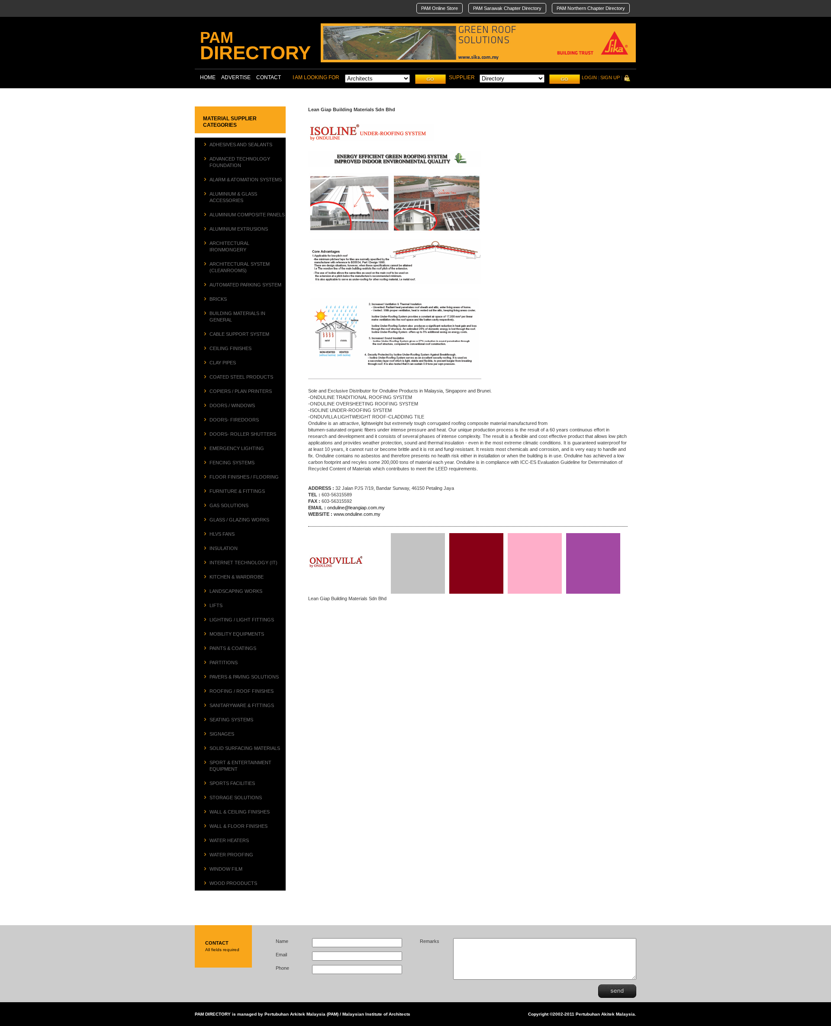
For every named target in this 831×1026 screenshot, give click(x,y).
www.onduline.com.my (357, 514)
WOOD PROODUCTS (233, 883)
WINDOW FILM (225, 869)
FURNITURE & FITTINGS (237, 491)
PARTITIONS (223, 662)
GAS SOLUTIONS (228, 505)
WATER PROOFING (231, 854)
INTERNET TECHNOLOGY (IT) (243, 562)
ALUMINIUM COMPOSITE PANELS (247, 214)
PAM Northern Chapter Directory (591, 8)
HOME (208, 77)
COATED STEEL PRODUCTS (241, 377)
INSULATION (223, 548)
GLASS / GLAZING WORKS (239, 519)
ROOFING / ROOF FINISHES (241, 691)
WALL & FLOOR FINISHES (238, 826)
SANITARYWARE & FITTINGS (241, 705)
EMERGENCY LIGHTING (236, 448)
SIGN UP (610, 77)
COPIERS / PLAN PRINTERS (240, 391)
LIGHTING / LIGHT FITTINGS (241, 619)
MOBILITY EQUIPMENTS (236, 634)
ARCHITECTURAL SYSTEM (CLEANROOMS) (239, 267)
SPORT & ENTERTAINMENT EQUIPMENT (240, 766)
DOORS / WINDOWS (232, 405)
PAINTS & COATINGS (232, 648)
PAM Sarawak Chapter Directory (507, 8)
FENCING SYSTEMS (231, 462)
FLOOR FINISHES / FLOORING (244, 476)
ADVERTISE (236, 77)
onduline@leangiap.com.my (356, 507)
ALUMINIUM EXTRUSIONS (238, 229)
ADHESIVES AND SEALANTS (240, 144)
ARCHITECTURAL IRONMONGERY (229, 246)
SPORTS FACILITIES (232, 783)
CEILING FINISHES (230, 348)
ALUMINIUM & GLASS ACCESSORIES (233, 197)
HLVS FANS (222, 534)
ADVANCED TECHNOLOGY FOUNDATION (239, 162)
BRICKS (218, 299)
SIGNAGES (221, 734)
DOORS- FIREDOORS (234, 419)
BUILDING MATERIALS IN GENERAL (237, 316)
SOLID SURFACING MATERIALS (244, 748)
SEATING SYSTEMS (231, 719)
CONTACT (268, 77)
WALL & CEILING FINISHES (239, 811)
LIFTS (215, 605)
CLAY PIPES (222, 362)
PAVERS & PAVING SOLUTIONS (244, 676)
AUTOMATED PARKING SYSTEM (245, 284)
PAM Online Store (439, 8)
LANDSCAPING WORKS (235, 591)
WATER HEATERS (229, 840)
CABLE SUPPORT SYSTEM (239, 334)
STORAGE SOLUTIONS (235, 797)
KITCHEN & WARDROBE (236, 576)
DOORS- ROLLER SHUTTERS (242, 434)
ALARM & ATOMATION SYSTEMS (245, 179)
